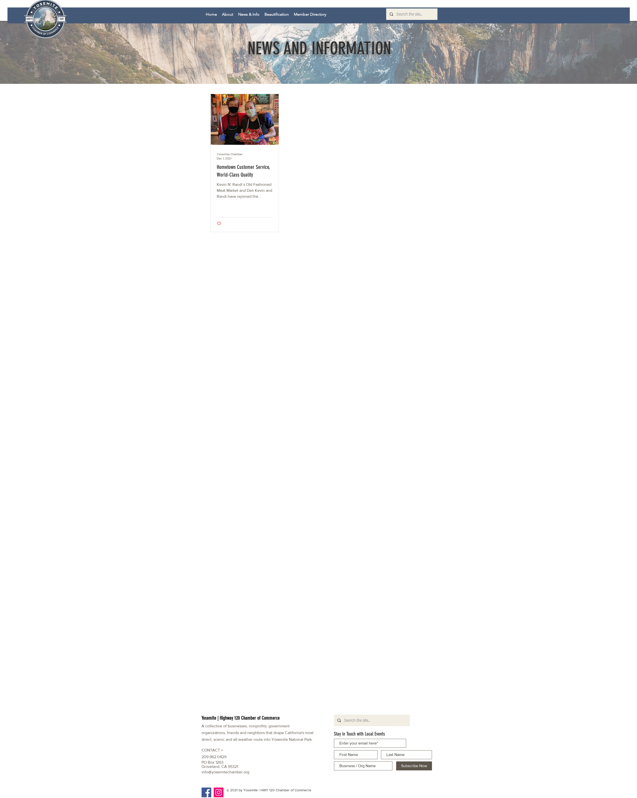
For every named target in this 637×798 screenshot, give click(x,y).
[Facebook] (206, 792)
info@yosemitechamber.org (225, 772)
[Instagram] (218, 792)
